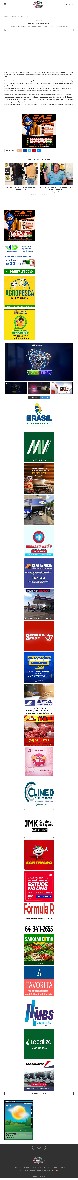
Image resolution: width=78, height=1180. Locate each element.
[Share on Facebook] (25, 150)
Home (6, 16)
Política (55, 1167)
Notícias (14, 16)
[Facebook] (32, 1148)
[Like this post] (20, 150)
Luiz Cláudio (21, 26)
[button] (39, 131)
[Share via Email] (39, 150)
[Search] (73, 4)
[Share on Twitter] (29, 150)
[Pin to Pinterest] (34, 150)
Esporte (62, 1167)
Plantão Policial (36, 1167)
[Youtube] (66, 4)
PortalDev (55, 1170)
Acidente (47, 1167)
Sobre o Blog (17, 1167)
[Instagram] (64, 4)
